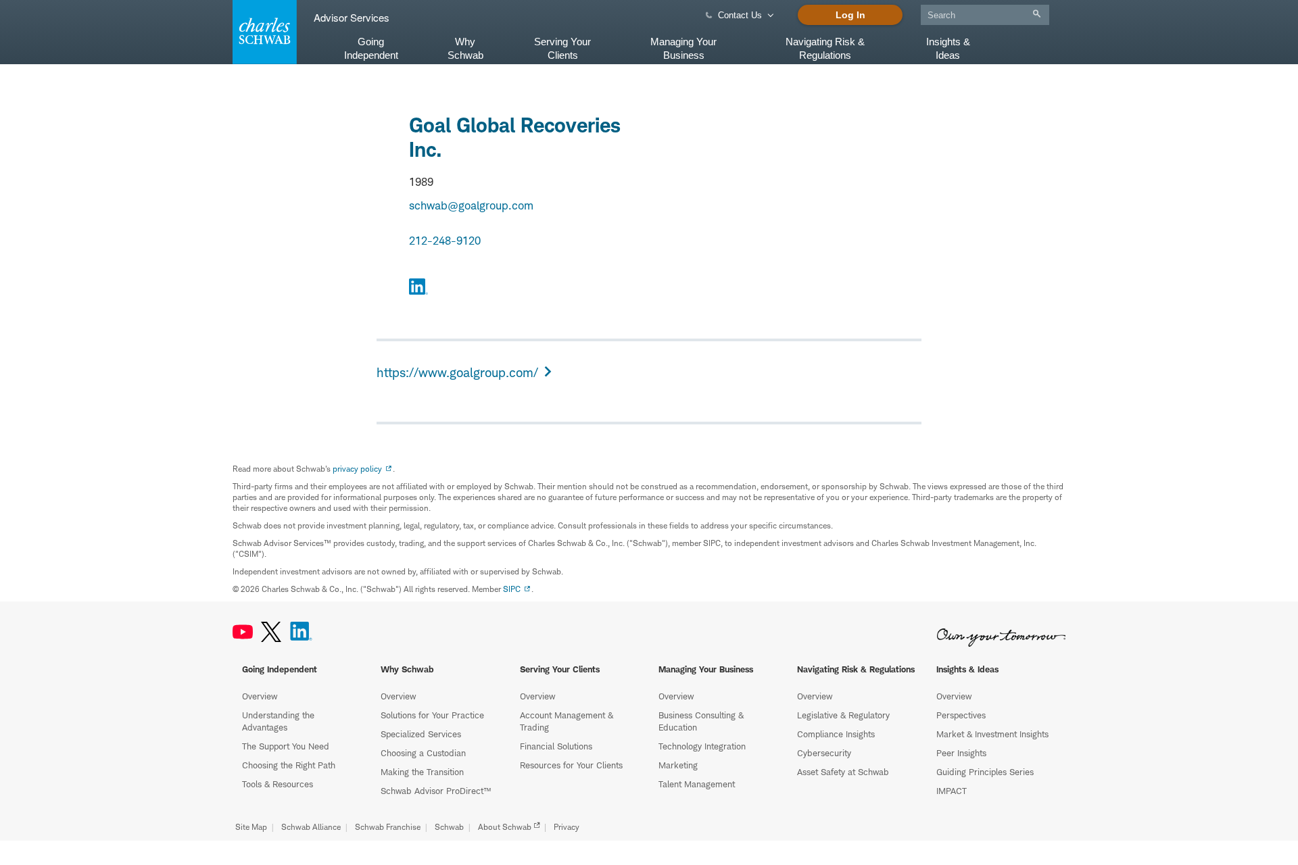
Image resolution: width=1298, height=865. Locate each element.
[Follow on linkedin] (418, 288)
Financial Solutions (556, 746)
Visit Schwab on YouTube (243, 632)
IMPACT (951, 790)
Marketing (678, 765)
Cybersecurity (824, 752)
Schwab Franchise (387, 827)
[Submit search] (1036, 14)
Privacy (566, 827)
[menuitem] (985, 12)
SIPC (512, 589)
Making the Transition (422, 771)
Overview (259, 696)
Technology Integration (702, 746)
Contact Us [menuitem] (740, 15)
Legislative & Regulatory (843, 715)
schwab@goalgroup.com (471, 205)
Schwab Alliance (311, 827)
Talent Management (696, 783)
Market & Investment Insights (992, 733)
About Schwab (504, 827)
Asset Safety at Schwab (843, 771)
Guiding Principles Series (985, 771)
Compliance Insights (836, 733)
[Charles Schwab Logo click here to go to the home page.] (262, 32)
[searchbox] (985, 15)
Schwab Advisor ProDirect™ (436, 790)
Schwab (449, 827)
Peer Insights (961, 752)
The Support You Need (285, 746)
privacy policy (357, 469)
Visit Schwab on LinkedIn (301, 632)
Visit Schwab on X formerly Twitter (271, 632)
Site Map (251, 827)
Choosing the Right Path (288, 765)
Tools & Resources (277, 783)
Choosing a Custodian (423, 752)
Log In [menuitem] (850, 14)
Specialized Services (421, 733)
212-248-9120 (445, 240)
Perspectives (961, 715)
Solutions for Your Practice (432, 715)
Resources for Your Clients (571, 765)
